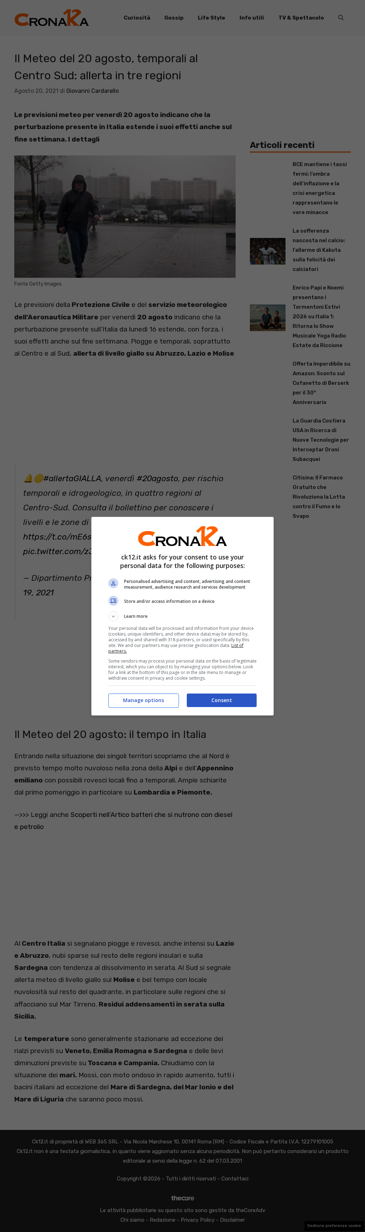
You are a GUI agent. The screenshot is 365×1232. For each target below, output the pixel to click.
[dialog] (182, 616)
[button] (182, 616)
